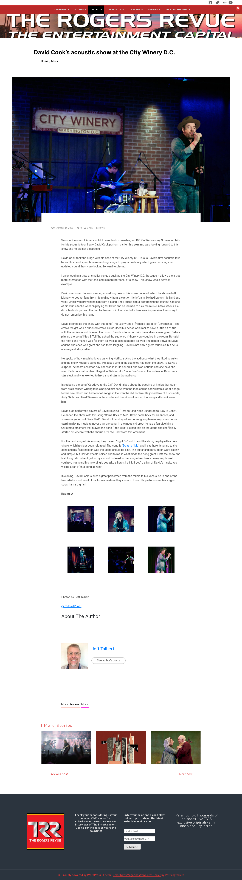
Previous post (58, 774)
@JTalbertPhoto (71, 606)
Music (85, 704)
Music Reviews (70, 704)
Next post (186, 774)
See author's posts (108, 660)
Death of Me (130, 445)
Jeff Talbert (102, 648)
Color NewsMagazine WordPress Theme (137, 874)
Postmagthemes (174, 874)
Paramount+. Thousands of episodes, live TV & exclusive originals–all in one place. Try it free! (196, 820)
